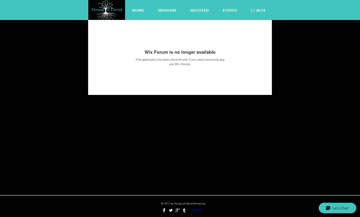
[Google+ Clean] (178, 210)
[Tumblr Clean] (184, 210)
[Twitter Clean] (171, 210)
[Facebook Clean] (164, 210)
